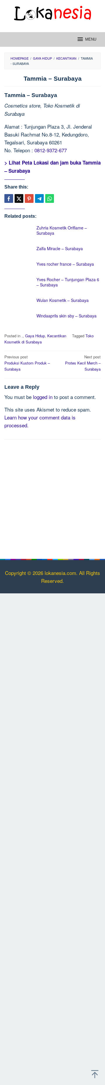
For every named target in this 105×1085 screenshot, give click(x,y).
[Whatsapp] (49, 198)
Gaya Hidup (35, 335)
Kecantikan (56, 335)
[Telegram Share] (39, 198)
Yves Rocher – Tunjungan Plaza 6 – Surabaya (67, 282)
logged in (42, 396)
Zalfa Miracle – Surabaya (59, 248)
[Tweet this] (19, 198)
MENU (90, 39)
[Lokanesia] (52, 12)
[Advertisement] (52, 498)
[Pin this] (29, 198)
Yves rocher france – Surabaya (65, 264)
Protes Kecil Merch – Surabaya (83, 363)
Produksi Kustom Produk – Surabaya (27, 363)
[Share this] (8, 198)
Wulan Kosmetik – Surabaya (62, 300)
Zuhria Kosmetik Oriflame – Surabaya (61, 230)
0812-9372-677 (50, 150)
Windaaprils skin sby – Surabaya (66, 316)
